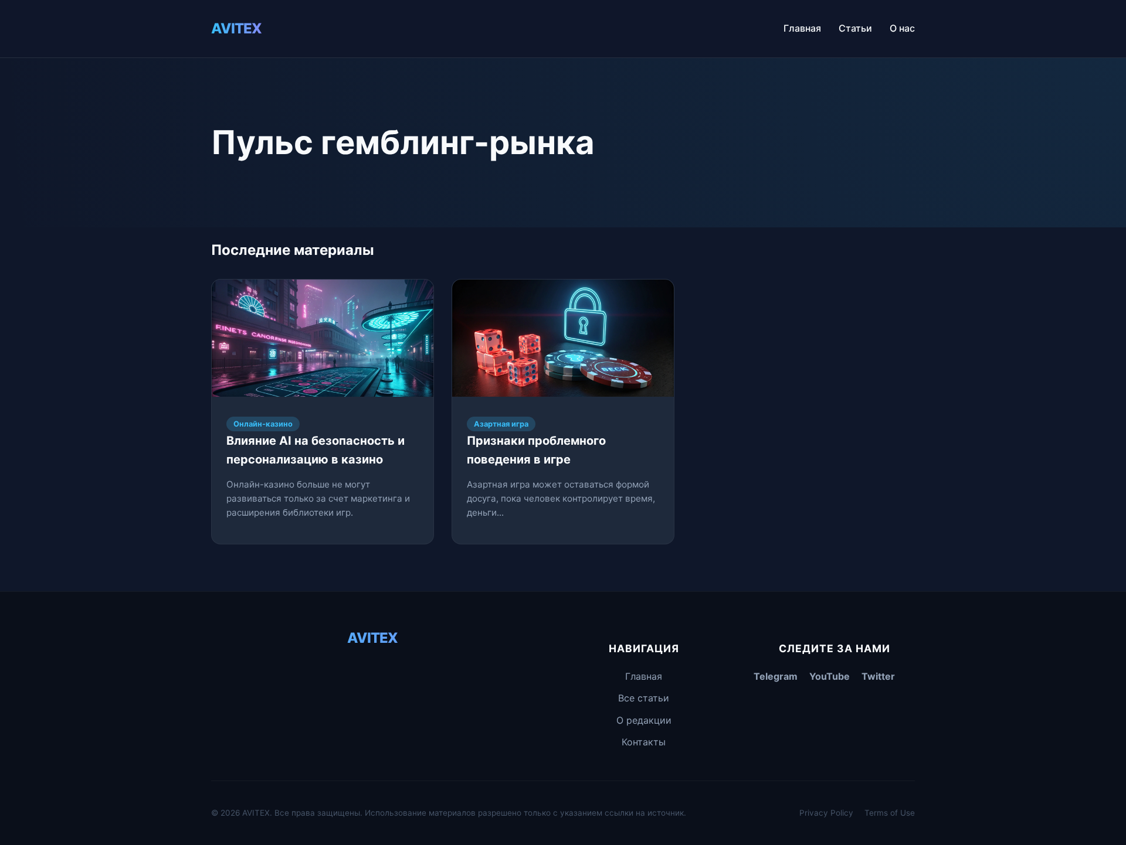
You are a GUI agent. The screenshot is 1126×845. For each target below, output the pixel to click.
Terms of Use (889, 812)
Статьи (855, 28)
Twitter (878, 676)
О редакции (643, 720)
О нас (902, 28)
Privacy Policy (826, 812)
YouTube (829, 676)
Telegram (776, 676)
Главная (802, 28)
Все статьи (643, 698)
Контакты (644, 742)
